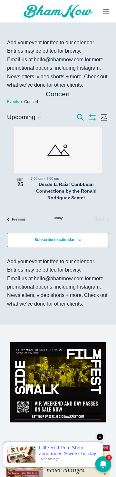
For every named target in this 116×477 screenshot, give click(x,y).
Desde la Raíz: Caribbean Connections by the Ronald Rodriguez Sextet (66, 191)
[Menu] (106, 11)
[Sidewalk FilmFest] (58, 382)
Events (13, 102)
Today (58, 218)
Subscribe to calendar (54, 240)
